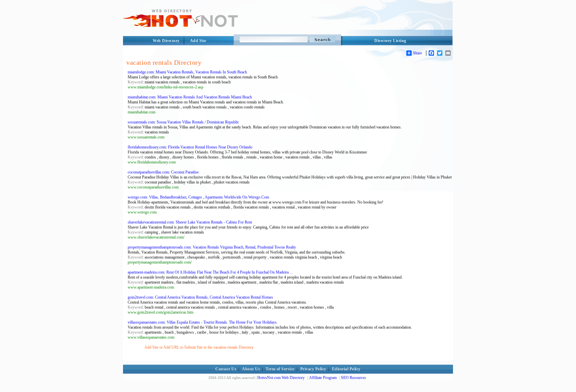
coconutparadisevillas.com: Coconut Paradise (163, 172)
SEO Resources (353, 377)
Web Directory (166, 40)
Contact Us (225, 369)
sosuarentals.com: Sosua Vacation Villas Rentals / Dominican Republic (183, 122)
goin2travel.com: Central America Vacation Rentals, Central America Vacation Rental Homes (200, 297)
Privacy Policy (313, 369)
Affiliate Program (323, 377)
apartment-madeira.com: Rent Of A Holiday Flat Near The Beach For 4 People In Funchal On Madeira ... (210, 272)
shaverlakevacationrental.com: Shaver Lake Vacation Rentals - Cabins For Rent (190, 222)
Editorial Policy (346, 369)
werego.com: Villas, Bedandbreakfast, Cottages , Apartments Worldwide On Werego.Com (198, 197)
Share (417, 53)
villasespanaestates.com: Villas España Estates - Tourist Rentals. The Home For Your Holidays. (203, 322)
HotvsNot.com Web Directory (281, 377)
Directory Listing (390, 40)
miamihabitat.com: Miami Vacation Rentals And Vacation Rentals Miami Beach (190, 97)
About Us (251, 369)
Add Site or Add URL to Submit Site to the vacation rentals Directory (199, 347)
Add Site (198, 40)
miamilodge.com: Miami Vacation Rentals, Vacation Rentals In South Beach (187, 72)
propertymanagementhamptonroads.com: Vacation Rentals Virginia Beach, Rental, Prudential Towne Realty (212, 247)
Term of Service (280, 369)
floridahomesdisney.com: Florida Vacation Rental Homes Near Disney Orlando (190, 147)
